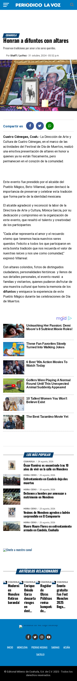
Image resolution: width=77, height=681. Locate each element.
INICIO (10, 647)
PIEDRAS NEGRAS (39, 647)
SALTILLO (40, 654)
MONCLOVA (22, 647)
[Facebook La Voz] (28, 637)
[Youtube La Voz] (49, 637)
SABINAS (55, 647)
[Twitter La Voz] (35, 637)
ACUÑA (66, 647)
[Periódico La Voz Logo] (38, 6)
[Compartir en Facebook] (30, 126)
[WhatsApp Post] (49, 126)
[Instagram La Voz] (42, 637)
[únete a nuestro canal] (38, 558)
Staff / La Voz (18, 55)
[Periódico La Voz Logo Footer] (38, 625)
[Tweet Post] (39, 126)
